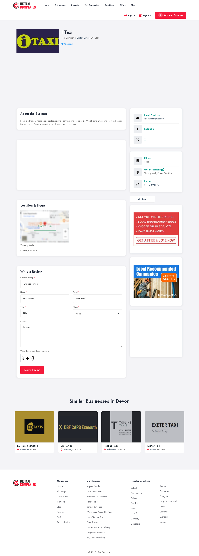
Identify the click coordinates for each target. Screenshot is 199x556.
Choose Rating (26, 277)
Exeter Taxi (153, 446)
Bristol (133, 508)
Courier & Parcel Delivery (98, 527)
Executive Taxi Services (97, 496)
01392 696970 (151, 184)
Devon (87, 37)
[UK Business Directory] (156, 281)
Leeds (162, 506)
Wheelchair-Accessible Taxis (99, 512)
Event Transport (93, 522)
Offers (122, 5)
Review (23, 321)
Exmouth (67, 449)
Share (143, 199)
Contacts (75, 5)
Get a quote (60, 5)
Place (75, 307)
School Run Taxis (94, 506)
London (163, 521)
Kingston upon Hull (168, 501)
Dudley (163, 486)
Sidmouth (24, 449)
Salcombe (111, 449)
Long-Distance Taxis (95, 517)
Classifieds (109, 5)
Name (22, 292)
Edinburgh (164, 491)
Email (75, 292)
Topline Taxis (111, 446)
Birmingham (136, 493)
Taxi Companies (91, 5)
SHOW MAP (45, 226)
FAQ (59, 517)
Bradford (135, 503)
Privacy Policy (63, 522)
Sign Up (147, 15)
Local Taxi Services (95, 491)
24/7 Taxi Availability (96, 537)
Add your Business (173, 15)
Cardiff (134, 513)
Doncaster (135, 523)
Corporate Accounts (96, 532)
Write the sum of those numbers (34, 351)
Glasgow (164, 496)
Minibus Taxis (92, 501)
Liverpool (164, 516)
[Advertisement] (71, 165)
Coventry (135, 518)
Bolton (134, 498)
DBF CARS (66, 446)
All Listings (61, 491)
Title (22, 307)
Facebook (149, 129)
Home (46, 5)
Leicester (163, 511)
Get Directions (152, 169)
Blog (133, 5)
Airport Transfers (94, 486)
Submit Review (32, 370)
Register (60, 512)
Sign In (131, 15)
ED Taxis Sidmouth (27, 446)
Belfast (134, 487)
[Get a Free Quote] (156, 229)
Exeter (79, 37)
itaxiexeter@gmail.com (154, 118)
